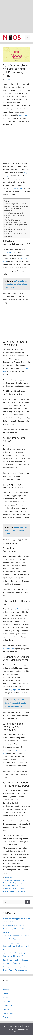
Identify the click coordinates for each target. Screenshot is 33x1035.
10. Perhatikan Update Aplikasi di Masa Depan (15, 235)
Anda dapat (22, 115)
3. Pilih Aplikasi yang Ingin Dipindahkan (12, 210)
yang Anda (7, 252)
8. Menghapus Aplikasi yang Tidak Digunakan (15, 226)
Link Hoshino (7, 1005)
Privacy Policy (10, 1029)
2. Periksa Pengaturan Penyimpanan (16, 206)
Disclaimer (26, 1026)
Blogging (6, 990)
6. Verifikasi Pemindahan (12, 220)
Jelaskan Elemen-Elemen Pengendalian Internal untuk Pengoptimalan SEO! (13, 883)
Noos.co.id (18, 1026)
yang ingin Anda (15, 690)
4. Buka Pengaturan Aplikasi (13, 213)
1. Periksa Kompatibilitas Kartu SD (15, 204)
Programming (8, 1013)
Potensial (8, 877)
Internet (5, 998)
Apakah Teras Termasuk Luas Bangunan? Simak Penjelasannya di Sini (16, 946)
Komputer (6, 1001)
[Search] (27, 902)
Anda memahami (16, 188)
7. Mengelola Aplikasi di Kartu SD (15, 222)
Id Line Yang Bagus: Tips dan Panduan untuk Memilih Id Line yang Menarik (16, 929)
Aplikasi (5, 986)
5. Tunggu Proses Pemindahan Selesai (14, 217)
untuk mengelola (9, 649)
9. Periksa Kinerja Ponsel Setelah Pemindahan (15, 230)
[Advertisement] (16, 16)
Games (5, 994)
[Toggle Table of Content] (26, 201)
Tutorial (5, 1017)
